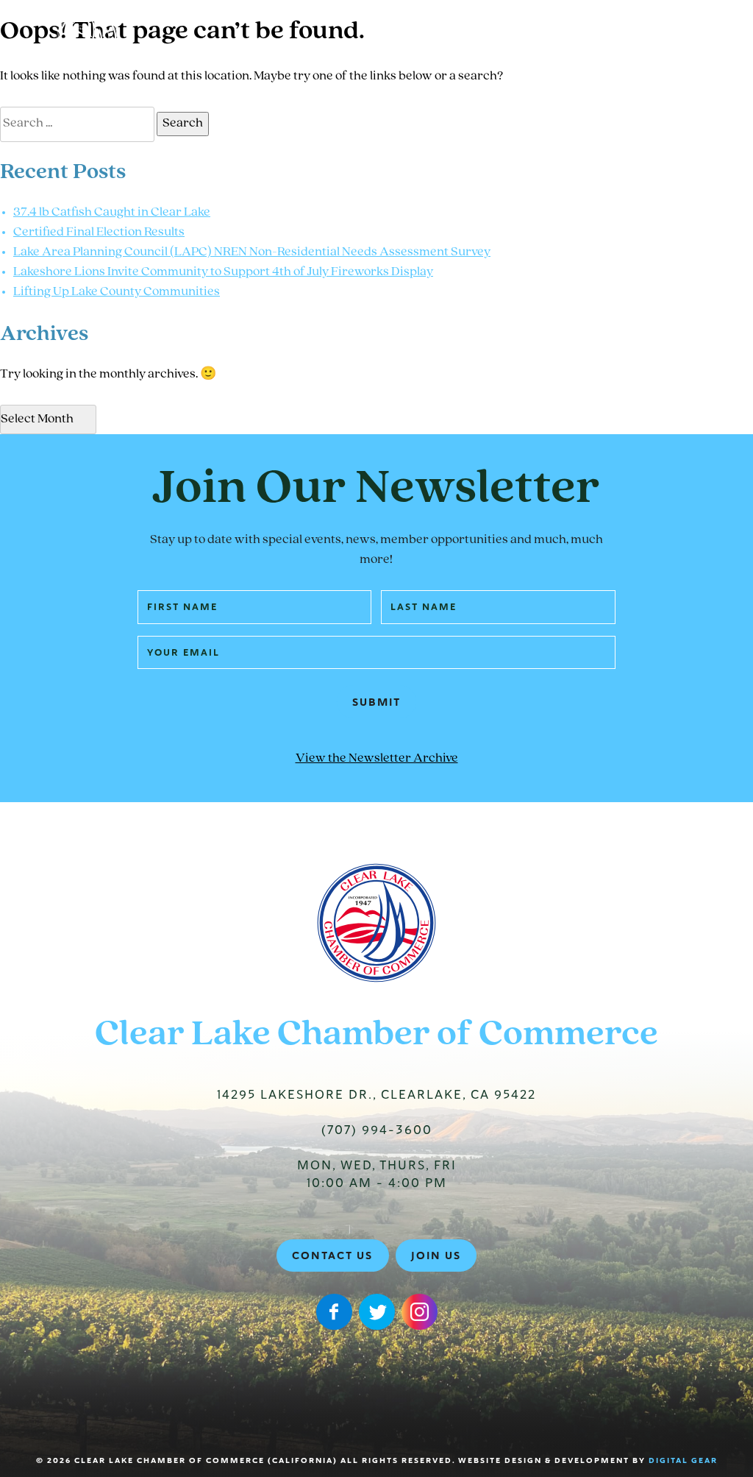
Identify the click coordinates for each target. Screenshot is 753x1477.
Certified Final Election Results (99, 232)
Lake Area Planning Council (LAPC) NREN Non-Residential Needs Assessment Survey (251, 252)
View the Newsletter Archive (377, 758)
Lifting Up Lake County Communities (116, 292)
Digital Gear (683, 1460)
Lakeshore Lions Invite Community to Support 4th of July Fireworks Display (223, 272)
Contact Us (332, 1255)
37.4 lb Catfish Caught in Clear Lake (111, 212)
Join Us (436, 1255)
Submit (376, 702)
